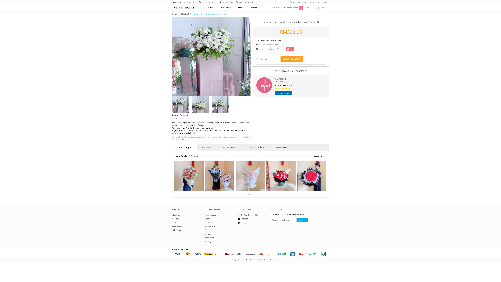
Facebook (245, 219)
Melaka (208, 234)
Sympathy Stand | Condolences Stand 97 (209, 14)
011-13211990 (308, 2)
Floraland (185, 14)
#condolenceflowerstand (240, 137)
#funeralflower (178, 139)
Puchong (208, 230)
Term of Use (177, 222)
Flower (175, 14)
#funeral (206, 137)
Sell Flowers (177, 230)
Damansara (209, 222)
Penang (208, 241)
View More (317, 156)
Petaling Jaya (210, 226)
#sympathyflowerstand (219, 137)
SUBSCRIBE (302, 220)
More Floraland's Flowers (187, 156)
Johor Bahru (209, 237)
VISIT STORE (284, 93)
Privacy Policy (177, 226)
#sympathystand (179, 137)
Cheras (208, 219)
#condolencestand (194, 137)
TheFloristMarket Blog (250, 215)
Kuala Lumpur (210, 215)
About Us (176, 215)
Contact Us (176, 219)
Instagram (245, 222)
